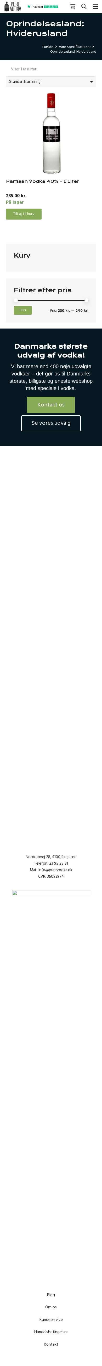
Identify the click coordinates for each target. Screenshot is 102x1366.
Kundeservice (51, 1319)
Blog (51, 1295)
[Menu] (95, 6)
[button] (84, 6)
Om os (51, 1307)
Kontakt (51, 1344)
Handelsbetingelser (51, 1332)
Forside (47, 47)
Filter (22, 310)
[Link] (12, 6)
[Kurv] (72, 6)
